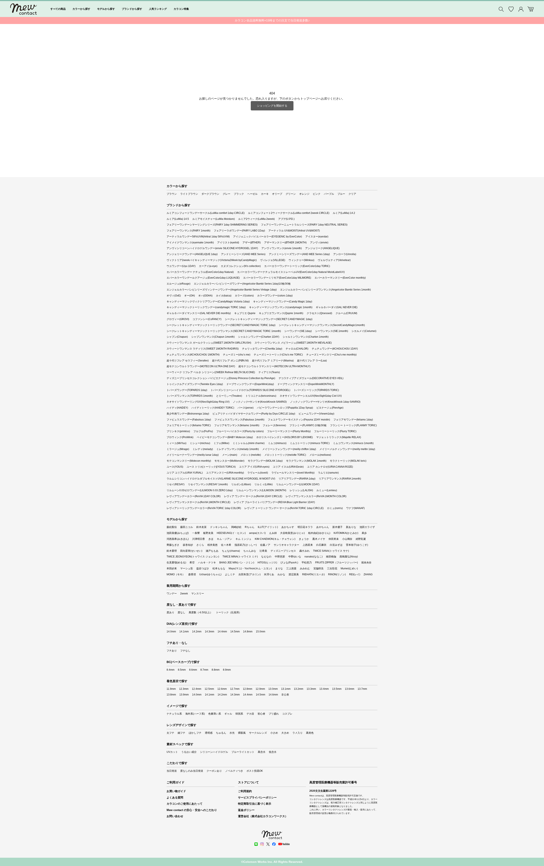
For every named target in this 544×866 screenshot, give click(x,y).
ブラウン (172, 193)
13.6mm (349, 688)
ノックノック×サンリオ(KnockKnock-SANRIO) (260, 401)
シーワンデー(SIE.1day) (298, 331)
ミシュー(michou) (200, 443)
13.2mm (298, 688)
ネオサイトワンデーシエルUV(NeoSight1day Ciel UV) (311, 395)
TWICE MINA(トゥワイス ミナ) (240, 556)
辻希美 (263, 550)
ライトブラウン (189, 193)
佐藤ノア (265, 544)
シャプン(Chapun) (177, 336)
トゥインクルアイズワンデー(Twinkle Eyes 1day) (195, 384)
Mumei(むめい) (349, 568)
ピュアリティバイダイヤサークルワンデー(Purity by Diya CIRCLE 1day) (253, 413)
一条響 (196, 533)
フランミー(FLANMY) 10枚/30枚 (308, 425)
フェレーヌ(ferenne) (274, 425)
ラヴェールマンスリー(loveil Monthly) (292, 472)
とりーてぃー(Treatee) (229, 395)
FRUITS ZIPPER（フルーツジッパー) (336, 562)
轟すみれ (304, 550)
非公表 (285, 694)
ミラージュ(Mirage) (178, 449)
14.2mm (196, 631)
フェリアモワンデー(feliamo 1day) (353, 419)
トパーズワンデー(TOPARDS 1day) (187, 390)
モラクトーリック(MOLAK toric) (348, 460)
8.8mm (216, 669)
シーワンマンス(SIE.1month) (331, 331)
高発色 (310, 732)
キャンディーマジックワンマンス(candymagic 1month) (280, 307)
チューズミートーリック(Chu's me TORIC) (278, 354)
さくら (200, 544)
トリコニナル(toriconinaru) (260, 395)
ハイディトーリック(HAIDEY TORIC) (212, 407)
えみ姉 (273, 533)
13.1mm (285, 688)
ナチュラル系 (174, 713)
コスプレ (287, 713)
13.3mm (311, 688)
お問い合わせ (175, 816)
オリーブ (277, 193)
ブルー (341, 193)
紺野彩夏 (361, 538)
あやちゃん (322, 527)
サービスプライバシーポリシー (257, 797)
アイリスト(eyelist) (228, 242)
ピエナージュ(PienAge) (329, 407)
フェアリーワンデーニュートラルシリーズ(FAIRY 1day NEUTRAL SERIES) (304, 224)
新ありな (351, 527)
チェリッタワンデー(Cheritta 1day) (262, 348)
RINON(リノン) (337, 574)
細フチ (181, 732)
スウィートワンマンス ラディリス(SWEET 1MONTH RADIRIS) (203, 348)
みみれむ (305, 568)
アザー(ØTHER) (251, 242)
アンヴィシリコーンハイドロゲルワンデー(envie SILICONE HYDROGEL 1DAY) (212, 248)
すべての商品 (58, 8)
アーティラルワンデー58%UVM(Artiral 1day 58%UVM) (198, 236)
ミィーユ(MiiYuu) (176, 443)
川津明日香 (198, 538)
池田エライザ (367, 527)
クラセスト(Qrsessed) (319, 313)
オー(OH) (189, 295)
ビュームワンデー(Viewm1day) (316, 413)
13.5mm (336, 688)
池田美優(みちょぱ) (178, 533)
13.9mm (184, 694)
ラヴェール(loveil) (257, 472)
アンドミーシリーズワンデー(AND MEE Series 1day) (299, 254)
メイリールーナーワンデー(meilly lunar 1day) (193, 454)
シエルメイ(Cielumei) (363, 331)
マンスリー (197, 593)
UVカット (172, 751)
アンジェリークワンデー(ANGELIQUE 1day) (192, 254)
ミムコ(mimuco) (277, 443)
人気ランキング (158, 8)
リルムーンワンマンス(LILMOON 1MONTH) (261, 490)
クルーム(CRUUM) (346, 313)
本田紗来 (172, 568)
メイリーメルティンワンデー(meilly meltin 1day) (347, 449)
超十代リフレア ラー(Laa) (312, 360)
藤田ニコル (186, 527)
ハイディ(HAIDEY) (177, 407)
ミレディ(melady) (203, 449)
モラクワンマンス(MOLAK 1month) (306, 460)
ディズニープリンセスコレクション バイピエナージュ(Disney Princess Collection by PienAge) (221, 378)
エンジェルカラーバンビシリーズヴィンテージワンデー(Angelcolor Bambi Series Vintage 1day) (222, 289)
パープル (329, 193)
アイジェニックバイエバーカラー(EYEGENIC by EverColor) (267, 236)
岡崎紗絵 (236, 527)
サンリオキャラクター (286, 544)
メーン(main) (229, 454)
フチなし (185, 650)
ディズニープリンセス (283, 550)
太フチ (170, 732)
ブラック (239, 193)
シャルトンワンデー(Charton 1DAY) (258, 336)
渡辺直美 (294, 574)
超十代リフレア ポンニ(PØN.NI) (230, 360)
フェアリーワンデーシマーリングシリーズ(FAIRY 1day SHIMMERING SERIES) (212, 224)
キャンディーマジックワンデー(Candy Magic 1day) (282, 301)
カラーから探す (81, 8)
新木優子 (337, 527)
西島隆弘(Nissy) (349, 556)
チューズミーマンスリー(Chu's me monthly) (331, 354)
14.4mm (222, 631)
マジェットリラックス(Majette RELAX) (338, 437)
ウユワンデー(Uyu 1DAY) (181, 266)
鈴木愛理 (172, 550)
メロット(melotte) (251, 454)
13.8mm (171, 694)
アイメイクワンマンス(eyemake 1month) (190, 242)
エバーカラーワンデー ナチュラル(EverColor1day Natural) (200, 272)
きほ (210, 538)
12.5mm (209, 688)
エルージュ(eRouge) (178, 283)
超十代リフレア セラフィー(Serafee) (188, 360)
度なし (181, 612)
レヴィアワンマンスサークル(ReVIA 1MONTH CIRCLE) (198, 502)
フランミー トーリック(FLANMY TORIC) (353, 425)
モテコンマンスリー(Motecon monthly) (189, 460)
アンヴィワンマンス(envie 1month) (281, 248)
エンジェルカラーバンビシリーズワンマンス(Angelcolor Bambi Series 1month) (325, 289)
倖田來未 (334, 538)
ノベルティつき (234, 770)
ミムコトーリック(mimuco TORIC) (310, 443)
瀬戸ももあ (212, 550)
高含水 (261, 751)
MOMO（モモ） (176, 574)
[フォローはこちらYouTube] (284, 844)
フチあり (172, 650)
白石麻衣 (321, 544)
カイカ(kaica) (223, 295)
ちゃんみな (249, 550)
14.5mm (235, 631)
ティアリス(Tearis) (269, 372)
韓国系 (239, 713)
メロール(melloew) (320, 454)
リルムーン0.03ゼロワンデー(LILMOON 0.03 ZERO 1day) (200, 490)
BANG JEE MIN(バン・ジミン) (236, 562)
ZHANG (368, 574)
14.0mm (171, 631)
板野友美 (208, 533)
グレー (226, 193)
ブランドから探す (132, 8)
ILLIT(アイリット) (268, 527)
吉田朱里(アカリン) (249, 574)
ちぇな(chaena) (231, 550)
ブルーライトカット (242, 751)
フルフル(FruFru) (203, 431)
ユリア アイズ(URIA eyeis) (254, 466)
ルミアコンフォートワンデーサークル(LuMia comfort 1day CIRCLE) (206, 213)
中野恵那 (280, 556)
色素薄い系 (214, 713)
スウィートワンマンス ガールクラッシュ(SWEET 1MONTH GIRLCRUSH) (209, 342)
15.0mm (260, 631)
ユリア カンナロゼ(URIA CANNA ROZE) (330, 466)
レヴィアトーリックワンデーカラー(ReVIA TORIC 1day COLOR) (204, 508)
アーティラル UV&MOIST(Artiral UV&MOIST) (294, 230)
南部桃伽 (331, 556)
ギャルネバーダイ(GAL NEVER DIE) (336, 307)
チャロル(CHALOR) (297, 348)
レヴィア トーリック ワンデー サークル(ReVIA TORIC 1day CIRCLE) (284, 508)
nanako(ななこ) (314, 556)
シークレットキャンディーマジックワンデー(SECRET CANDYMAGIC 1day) (268, 319)
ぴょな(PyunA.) (289, 562)
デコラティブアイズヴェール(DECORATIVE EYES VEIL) (311, 378)
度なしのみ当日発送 (191, 770)
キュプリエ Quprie (244, 313)
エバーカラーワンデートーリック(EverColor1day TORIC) (297, 266)
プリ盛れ (274, 713)
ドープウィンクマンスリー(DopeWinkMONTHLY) (305, 384)
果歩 (364, 533)
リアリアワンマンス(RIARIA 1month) (340, 478)
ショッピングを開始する (272, 105)
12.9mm (260, 688)
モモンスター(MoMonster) (229, 460)
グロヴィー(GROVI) (178, 319)
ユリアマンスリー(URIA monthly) (225, 472)
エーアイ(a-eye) (208, 266)
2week (184, 593)
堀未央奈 (366, 562)
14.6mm (273, 694)
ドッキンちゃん (219, 527)
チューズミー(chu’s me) (236, 354)
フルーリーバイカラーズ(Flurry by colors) (240, 431)
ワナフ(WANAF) (355, 508)
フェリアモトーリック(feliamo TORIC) (189, 425)
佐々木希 (226, 544)
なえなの (266, 556)
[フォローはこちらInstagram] (262, 844)
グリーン (291, 193)
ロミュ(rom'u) (335, 508)
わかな (281, 574)
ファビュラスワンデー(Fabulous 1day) (189, 419)
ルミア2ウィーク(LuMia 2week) (256, 218)
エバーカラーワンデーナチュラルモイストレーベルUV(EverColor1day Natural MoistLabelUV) (291, 272)
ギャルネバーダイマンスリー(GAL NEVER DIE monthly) (199, 313)
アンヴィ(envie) (319, 242)
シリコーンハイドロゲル (214, 751)
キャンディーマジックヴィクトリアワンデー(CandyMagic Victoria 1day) (208, 301)
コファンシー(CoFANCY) (207, 319)
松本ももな (218, 568)
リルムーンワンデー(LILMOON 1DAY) (297, 484)
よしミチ (230, 574)
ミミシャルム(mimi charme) (249, 443)
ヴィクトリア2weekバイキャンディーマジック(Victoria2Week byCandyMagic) (212, 260)
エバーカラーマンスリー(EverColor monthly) (340, 277)
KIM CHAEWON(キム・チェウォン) (275, 538)
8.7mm (204, 669)
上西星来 (308, 544)
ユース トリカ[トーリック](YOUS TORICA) (211, 466)
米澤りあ (269, 574)
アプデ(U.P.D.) (286, 218)
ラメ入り (297, 732)
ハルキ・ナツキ (207, 562)
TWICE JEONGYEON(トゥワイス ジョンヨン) (193, 556)
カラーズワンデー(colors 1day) (275, 295)
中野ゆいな (294, 556)
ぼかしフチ (195, 732)
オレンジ (304, 193)
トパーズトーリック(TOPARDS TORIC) (316, 390)
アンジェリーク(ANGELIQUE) (322, 248)
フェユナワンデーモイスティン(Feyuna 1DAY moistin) (299, 419)
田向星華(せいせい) (191, 550)
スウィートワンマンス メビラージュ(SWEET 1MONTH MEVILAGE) (293, 342)
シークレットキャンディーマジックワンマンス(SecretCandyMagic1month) (322, 325)
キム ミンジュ (243, 538)
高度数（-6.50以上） (200, 612)
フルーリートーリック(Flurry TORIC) (335, 431)
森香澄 (192, 574)
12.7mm (234, 688)
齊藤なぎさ (173, 544)
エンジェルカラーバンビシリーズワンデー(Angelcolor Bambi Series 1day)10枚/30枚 (242, 283)
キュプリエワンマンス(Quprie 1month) (281, 313)
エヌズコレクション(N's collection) (241, 266)
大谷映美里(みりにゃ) (292, 533)
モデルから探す (106, 8)
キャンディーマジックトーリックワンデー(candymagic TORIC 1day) (206, 307)
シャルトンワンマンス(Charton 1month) (306, 336)
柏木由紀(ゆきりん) (319, 533)
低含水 (272, 751)
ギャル (228, 713)
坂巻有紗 (188, 544)
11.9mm (171, 688)
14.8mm (247, 631)
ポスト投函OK (254, 770)
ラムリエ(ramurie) (328, 472)
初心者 (261, 713)
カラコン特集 (181, 8)
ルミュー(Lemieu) (326, 490)
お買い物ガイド (176, 791)
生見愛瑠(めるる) (176, 562)
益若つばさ (202, 568)
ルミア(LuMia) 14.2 (344, 213)
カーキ (265, 193)
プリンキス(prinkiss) (178, 431)
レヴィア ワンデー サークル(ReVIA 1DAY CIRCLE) (253, 496)
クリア (352, 193)
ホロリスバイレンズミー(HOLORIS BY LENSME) (284, 437)
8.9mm (227, 669)
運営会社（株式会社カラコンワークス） (263, 816)
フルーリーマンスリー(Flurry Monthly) (289, 431)
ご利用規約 (245, 791)
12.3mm (183, 688)
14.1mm (184, 631)
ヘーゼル (252, 193)
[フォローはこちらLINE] (256, 844)
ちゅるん (221, 732)
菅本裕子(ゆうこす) (357, 544)
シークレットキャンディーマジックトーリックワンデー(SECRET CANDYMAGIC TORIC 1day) (221, 325)
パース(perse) (246, 407)
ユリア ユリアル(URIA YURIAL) (185, 472)
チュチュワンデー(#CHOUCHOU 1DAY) (335, 348)
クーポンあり (214, 770)
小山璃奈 (347, 538)
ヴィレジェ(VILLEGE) (272, 260)
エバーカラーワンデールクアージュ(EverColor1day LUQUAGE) (203, 277)
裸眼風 (242, 732)
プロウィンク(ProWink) (180, 437)
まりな (279, 568)
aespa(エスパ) (257, 533)
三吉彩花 (332, 568)
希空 (192, 562)
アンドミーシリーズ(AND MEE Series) (243, 254)
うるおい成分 (189, 751)
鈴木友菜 (201, 527)
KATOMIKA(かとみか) (346, 533)
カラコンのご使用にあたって (185, 803)
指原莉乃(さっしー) (246, 544)
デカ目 (250, 713)
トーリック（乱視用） (228, 612)
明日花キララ (305, 527)
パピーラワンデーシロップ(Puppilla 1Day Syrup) (285, 407)
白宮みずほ (336, 544)
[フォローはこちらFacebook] (274, 844)
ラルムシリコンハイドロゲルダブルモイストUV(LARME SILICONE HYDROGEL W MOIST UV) (221, 478)
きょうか (304, 538)
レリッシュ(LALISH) (301, 490)
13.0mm (273, 688)
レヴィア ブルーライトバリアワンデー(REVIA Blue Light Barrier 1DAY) (274, 502)
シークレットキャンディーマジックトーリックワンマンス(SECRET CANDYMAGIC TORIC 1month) (224, 331)
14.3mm (209, 631)
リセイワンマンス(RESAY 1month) (208, 484)
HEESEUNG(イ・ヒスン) (231, 533)
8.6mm (193, 669)
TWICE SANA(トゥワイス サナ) (331, 550)
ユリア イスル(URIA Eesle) (288, 466)
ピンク (316, 193)
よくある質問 (175, 797)
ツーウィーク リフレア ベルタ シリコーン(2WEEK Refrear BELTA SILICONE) (211, 372)
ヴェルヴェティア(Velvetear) (334, 260)
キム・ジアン (224, 538)
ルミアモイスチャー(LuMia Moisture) (213, 218)
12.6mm (222, 688)
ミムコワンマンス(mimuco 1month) (353, 443)
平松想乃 (307, 562)
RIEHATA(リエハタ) (313, 574)
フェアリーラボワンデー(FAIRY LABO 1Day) (239, 230)
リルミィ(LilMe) (263, 484)
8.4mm (170, 669)
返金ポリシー (246, 810)
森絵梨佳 (172, 527)
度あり (170, 612)
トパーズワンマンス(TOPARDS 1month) (190, 395)
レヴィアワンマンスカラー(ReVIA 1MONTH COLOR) (316, 496)
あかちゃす (287, 527)
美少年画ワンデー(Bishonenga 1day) (188, 413)
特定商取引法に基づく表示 (254, 803)
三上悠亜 (291, 568)
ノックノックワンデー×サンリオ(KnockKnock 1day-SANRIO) (325, 401)
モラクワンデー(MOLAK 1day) (265, 460)
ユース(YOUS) (175, 466)
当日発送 (172, 770)
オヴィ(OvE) (174, 295)
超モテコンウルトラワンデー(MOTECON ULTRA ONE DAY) (201, 366)
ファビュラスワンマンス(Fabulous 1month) (239, 419)
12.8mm (247, 688)
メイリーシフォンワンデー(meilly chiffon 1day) (289, 449)
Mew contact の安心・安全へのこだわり (192, 810)
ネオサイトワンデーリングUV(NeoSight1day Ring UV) (198, 401)
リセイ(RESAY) (175, 484)
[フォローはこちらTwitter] (268, 844)
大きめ (285, 732)
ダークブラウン (210, 193)
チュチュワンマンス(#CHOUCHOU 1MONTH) (193, 354)
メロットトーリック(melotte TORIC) (285, 454)
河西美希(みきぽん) (178, 538)
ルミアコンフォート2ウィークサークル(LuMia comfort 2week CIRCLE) (288, 213)
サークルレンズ (258, 732)
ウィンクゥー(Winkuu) (301, 260)
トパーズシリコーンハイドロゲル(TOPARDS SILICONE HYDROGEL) (250, 390)
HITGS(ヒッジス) (267, 562)
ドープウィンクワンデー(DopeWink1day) (250, 384)
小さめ (274, 732)
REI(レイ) (354, 574)
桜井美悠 (212, 544)
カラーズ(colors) (244, 295)
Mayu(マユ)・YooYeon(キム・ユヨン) (250, 568)
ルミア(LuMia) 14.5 (178, 218)
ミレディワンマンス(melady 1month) (237, 449)
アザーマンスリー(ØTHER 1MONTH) (285, 242)
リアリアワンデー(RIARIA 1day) (297, 478)
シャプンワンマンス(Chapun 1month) (213, 336)
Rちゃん (249, 527)
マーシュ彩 (186, 568)
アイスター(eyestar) (316, 236)
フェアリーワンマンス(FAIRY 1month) (188, 230)
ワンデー (172, 593)
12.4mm (196, 688)
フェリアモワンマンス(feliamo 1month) (236, 425)
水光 (232, 732)
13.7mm (362, 688)
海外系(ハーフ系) (195, 713)
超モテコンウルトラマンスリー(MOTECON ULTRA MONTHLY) (274, 366)
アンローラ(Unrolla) (344, 254)
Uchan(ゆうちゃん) (210, 574)
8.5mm (182, 669)
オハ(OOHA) (205, 295)
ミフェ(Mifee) (221, 443)
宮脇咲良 (318, 568)
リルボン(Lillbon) (241, 484)
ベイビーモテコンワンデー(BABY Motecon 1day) (225, 437)
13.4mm (324, 688)
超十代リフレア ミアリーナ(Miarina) (273, 360)
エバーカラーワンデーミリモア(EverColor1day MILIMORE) (277, 277)
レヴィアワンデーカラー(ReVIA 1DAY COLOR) (194, 496)
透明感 (208, 732)
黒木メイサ (318, 538)
